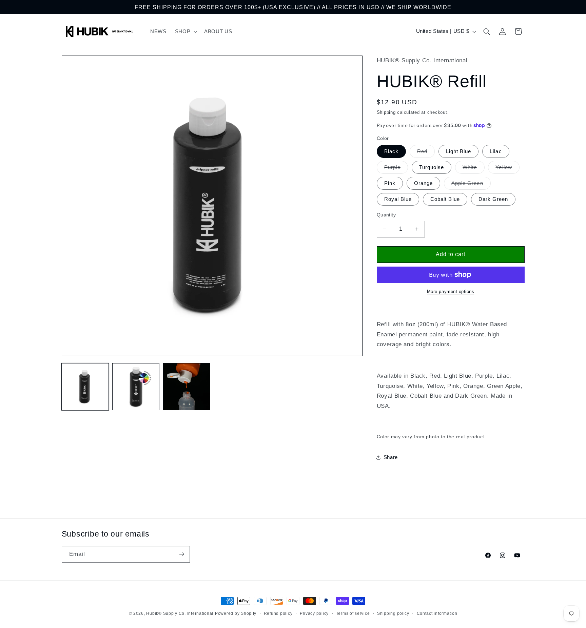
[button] (185, 31)
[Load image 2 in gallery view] (135, 386)
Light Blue (458, 151)
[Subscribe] (181, 554)
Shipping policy (393, 613)
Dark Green (493, 199)
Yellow (507, 169)
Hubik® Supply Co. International (179, 613)
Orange (423, 183)
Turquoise (431, 167)
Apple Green (471, 185)
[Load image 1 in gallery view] (85, 386)
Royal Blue (398, 199)
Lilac (496, 151)
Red (426, 153)
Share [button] (391, 457)
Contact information (437, 613)
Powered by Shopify (235, 613)
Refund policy (278, 613)
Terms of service (353, 613)
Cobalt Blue (445, 199)
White (473, 169)
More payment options (450, 291)
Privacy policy (314, 613)
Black (391, 151)
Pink (389, 183)
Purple (396, 169)
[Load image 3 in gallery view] (186, 386)
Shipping (386, 112)
